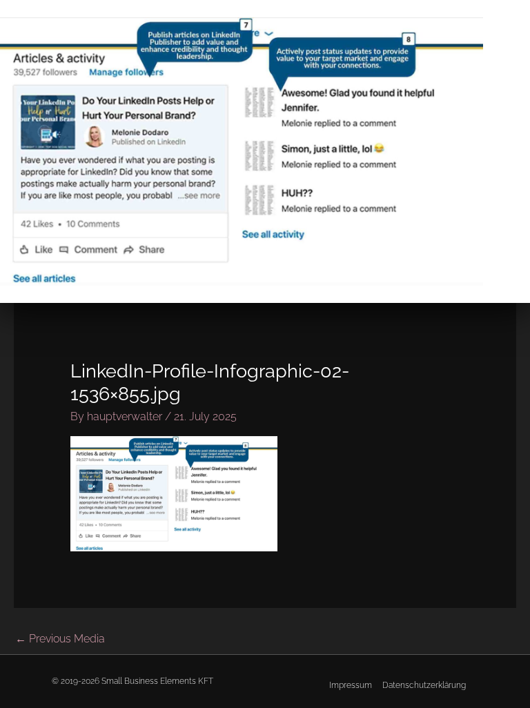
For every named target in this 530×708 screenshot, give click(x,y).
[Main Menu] (512, 152)
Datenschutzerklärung (424, 685)
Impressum (350, 685)
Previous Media (60, 638)
